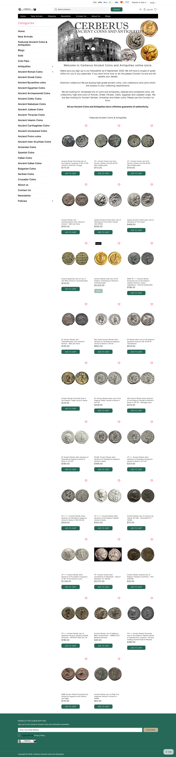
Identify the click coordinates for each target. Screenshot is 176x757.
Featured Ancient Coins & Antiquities (107, 117)
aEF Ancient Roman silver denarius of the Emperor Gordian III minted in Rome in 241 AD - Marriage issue (140, 400)
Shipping (52, 16)
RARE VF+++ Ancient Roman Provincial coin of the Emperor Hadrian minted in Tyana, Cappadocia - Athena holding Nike (140, 282)
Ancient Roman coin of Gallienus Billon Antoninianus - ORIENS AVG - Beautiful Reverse (107, 635)
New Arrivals (37, 16)
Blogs (107, 16)
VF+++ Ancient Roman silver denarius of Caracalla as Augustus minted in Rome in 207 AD (140, 459)
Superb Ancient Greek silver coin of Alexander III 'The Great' (140, 221)
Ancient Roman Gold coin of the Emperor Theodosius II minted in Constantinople (106, 281)
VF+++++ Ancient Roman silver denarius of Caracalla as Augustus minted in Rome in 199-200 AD (74, 518)
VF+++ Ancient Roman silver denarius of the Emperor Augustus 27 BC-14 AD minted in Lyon (74, 577)
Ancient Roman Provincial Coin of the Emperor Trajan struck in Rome (74, 399)
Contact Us (81, 16)
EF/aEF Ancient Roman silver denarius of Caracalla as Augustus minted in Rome (107, 459)
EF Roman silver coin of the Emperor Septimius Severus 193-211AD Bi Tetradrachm (140, 342)
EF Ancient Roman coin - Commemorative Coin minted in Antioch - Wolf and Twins (73, 342)
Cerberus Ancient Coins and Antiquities (27, 9)
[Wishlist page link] (155, 9)
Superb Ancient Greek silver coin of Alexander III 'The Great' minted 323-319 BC (107, 222)
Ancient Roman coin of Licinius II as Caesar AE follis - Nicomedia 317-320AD (140, 518)
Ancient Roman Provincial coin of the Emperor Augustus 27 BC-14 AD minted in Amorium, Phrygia (74, 163)
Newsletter (66, 16)
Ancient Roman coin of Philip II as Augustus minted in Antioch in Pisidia (106, 696)
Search (116, 9)
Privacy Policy (39, 735)
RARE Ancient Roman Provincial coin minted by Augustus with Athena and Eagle (74, 696)
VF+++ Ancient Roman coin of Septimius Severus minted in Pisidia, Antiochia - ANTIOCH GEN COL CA (74, 635)
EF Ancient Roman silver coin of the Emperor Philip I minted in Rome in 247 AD (107, 400)
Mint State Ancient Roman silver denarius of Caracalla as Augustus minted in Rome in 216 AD (107, 342)
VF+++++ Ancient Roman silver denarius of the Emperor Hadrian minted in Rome (106, 518)
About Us (96, 16)
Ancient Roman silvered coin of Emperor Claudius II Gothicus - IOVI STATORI (140, 577)
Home (23, 16)
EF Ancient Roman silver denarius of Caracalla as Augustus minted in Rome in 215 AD (74, 459)
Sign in (143, 2)
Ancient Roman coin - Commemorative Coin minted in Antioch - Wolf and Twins (73, 222)
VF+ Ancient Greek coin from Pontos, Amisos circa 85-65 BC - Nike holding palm (106, 163)
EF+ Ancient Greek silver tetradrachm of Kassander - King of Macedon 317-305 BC (107, 577)
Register (135, 2)
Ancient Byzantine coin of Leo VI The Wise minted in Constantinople (74, 280)
